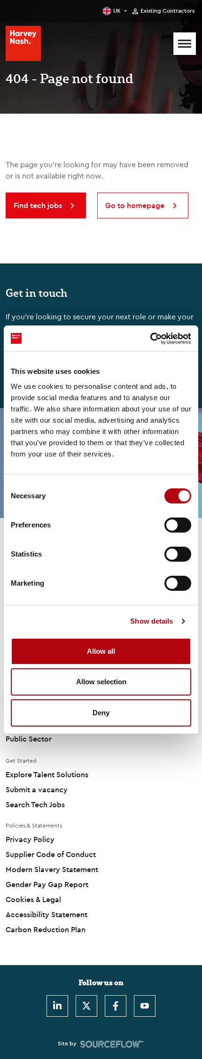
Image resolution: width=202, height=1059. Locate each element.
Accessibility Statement (46, 914)
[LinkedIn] (57, 1006)
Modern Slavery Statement (52, 869)
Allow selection (101, 682)
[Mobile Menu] (184, 43)
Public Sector (29, 738)
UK (117, 10)
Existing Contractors (167, 11)
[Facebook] (115, 1006)
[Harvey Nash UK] (23, 43)
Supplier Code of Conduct (51, 854)
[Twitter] (86, 1006)
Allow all (101, 651)
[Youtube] (144, 1006)
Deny (101, 713)
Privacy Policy (30, 839)
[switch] (177, 525)
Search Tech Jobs (35, 804)
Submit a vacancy (37, 789)
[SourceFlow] (112, 1043)
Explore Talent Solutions (47, 774)
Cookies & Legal (33, 899)
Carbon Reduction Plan (45, 929)
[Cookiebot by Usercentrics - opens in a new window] (150, 338)
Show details (151, 621)
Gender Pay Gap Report (47, 884)
